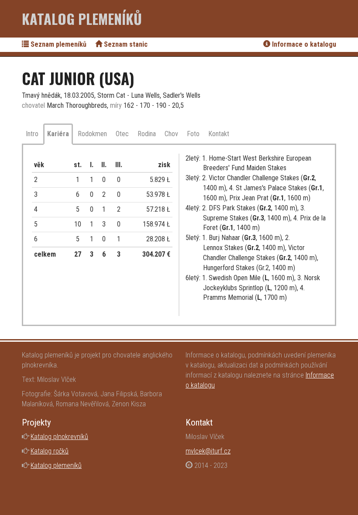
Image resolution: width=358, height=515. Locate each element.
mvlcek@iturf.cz (208, 451)
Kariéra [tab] (58, 134)
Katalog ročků (50, 451)
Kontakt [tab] (218, 134)
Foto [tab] (193, 134)
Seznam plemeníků (57, 44)
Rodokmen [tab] (92, 134)
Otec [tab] (122, 134)
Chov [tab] (171, 134)
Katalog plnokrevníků (59, 437)
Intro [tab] (32, 134)
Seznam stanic (125, 44)
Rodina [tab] (147, 134)
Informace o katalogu (303, 44)
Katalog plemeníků (82, 18)
